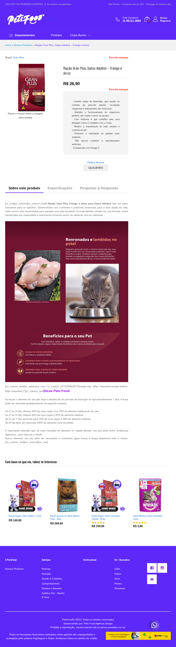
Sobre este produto (24, 188)
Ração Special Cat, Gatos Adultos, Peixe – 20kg (65, 517)
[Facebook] (153, 568)
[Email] (153, 579)
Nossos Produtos (23, 45)
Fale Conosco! (130, 17)
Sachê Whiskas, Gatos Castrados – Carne (148, 517)
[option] (26, 502)
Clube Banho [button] (78, 35)
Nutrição (46, 573)
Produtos (56, 35)
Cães (117, 568)
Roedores (119, 588)
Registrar (165, 20)
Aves (117, 578)
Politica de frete (95, 162)
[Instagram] (163, 568)
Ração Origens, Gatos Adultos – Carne (25, 515)
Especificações (60, 188)
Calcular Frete (95, 167)
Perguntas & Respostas (99, 188)
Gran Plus (18, 57)
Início (8, 45)
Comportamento (50, 583)
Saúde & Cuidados (52, 578)
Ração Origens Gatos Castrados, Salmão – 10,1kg (106, 517)
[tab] (24, 189)
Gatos (117, 573)
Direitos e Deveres (52, 588)
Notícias (46, 568)
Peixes (118, 583)
